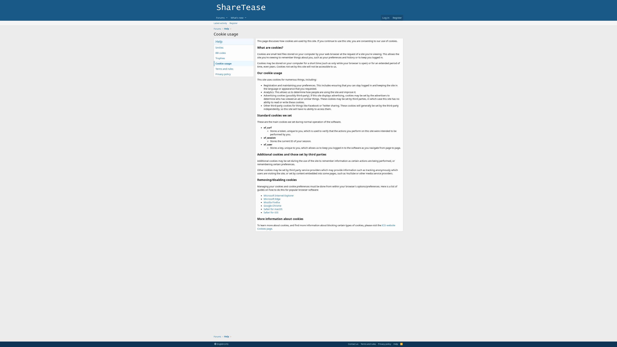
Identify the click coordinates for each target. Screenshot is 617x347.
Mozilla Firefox (272, 202)
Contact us (353, 344)
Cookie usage (223, 63)
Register (233, 23)
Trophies (220, 58)
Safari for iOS (271, 212)
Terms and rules (224, 68)
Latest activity (220, 23)
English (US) (222, 344)
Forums (220, 17)
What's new (237, 17)
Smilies (219, 47)
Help (395, 344)
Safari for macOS (273, 209)
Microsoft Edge (272, 198)
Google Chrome (272, 205)
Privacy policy (223, 74)
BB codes (220, 52)
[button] (226, 18)
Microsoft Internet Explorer (279, 195)
